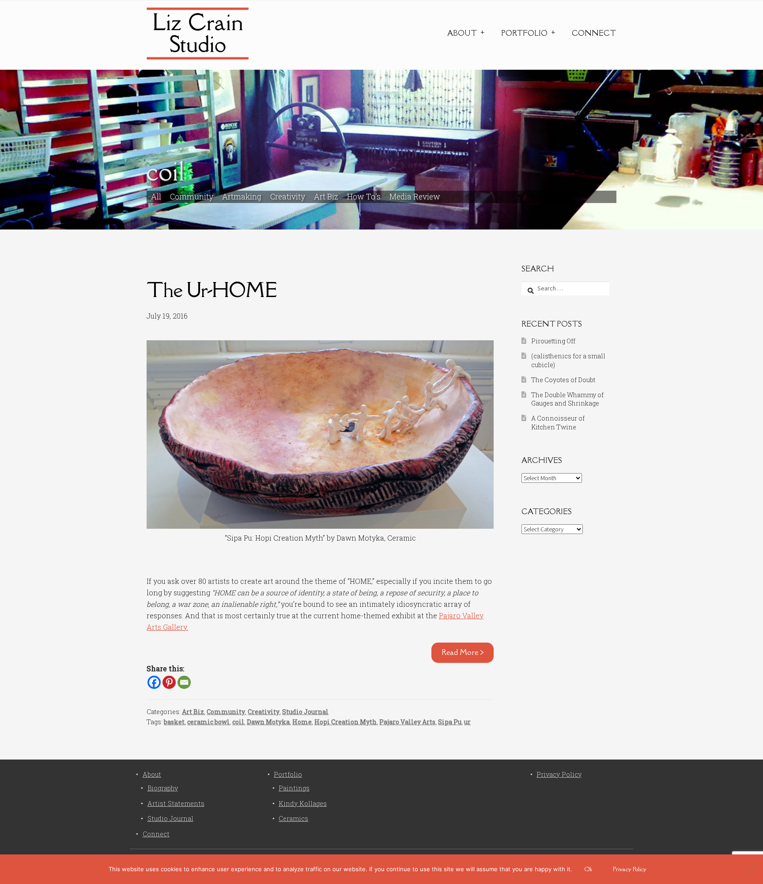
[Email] (184, 682)
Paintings (294, 788)
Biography (162, 788)
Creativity (287, 197)
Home (302, 722)
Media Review (414, 197)
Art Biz (326, 197)
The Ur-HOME (212, 289)
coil (238, 722)
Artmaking (241, 197)
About (462, 33)
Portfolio (524, 33)
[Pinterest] (169, 682)
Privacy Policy (559, 774)
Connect (594, 33)
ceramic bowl (208, 722)
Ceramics (293, 818)
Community (191, 197)
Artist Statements (175, 803)
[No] (752, 869)
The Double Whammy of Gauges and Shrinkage (567, 399)
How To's (364, 197)
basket (174, 722)
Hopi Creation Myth (345, 722)
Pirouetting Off (553, 341)
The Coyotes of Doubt (563, 380)
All (156, 197)
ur (467, 722)
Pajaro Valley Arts (407, 722)
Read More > (463, 652)
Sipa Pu (449, 722)
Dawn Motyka (268, 722)
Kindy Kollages (303, 803)
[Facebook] (154, 682)
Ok (588, 869)
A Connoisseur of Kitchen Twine (558, 422)
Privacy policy (629, 869)
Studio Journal (305, 711)
